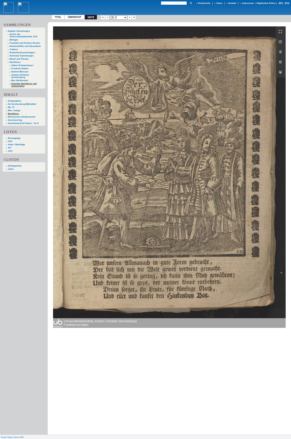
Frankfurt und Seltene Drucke (25, 43)
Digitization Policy (266, 3)
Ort (9, 147)
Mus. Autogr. (14, 110)
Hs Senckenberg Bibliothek (22, 104)
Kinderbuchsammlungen (22, 52)
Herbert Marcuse (20, 71)
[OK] (190, 3)
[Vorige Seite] (107, 17)
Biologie (14, 40)
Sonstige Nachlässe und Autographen (24, 84)
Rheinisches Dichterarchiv (22, 117)
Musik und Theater (19, 59)
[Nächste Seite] (130, 17)
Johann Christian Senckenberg (20, 76)
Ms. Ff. (11, 107)
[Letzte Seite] (134, 17)
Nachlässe (15, 62)
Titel (58, 17)
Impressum (248, 3)
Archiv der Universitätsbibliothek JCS (23, 35)
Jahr (10, 151)
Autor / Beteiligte (16, 144)
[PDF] (281, 62)
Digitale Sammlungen (19, 31)
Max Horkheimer (19, 80)
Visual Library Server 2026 (12, 437)
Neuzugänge (14, 138)
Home (219, 3)
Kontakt (232, 3)
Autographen (14, 101)
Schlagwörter (15, 166)
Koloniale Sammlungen (22, 56)
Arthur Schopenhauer (22, 65)
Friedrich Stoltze (19, 68)
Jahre (11, 169)
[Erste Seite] (103, 17)
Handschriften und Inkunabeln (25, 46)
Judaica (14, 49)
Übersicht (74, 17)
